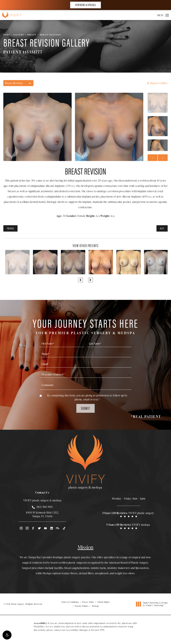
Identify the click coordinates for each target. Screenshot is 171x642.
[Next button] (90, 280)
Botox (74, 573)
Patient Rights (104, 602)
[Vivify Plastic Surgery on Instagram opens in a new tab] (21, 528)
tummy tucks (98, 568)
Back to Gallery (159, 83)
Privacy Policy (88, 602)
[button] (7, 634)
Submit (85, 408)
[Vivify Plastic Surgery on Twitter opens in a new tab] (39, 528)
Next (162, 228)
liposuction (142, 568)
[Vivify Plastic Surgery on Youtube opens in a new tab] (45, 528)
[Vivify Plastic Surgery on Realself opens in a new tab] (58, 528)
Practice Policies (82, 606)
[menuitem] (21, 528)
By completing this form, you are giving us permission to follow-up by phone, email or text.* (87, 397)
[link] (128, 514)
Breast (31, 34)
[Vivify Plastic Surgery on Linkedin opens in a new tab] (52, 528)
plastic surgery (72, 557)
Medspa (47, 573)
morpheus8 (101, 573)
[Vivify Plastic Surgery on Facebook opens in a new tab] (33, 528)
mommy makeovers (118, 568)
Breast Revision (50, 34)
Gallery (19, 34)
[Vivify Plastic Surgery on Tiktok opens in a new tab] (64, 528)
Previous (10, 228)
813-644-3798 (97, 629)
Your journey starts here (85, 326)
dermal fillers (86, 573)
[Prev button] (80, 280)
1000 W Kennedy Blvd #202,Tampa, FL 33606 (42, 514)
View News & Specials (85, 5)
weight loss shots (124, 573)
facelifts (58, 568)
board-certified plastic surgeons (69, 562)
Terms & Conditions (70, 602)
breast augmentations (77, 568)
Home (6, 34)
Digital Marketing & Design (155, 604)
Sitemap (95, 606)
